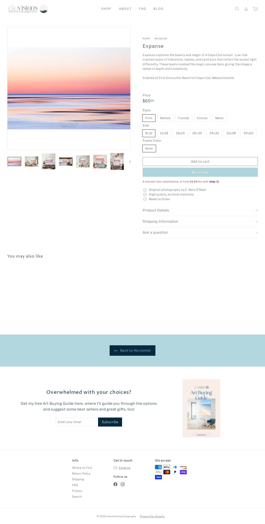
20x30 (197, 133)
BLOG (158, 8)
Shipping (78, 479)
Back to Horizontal (135, 350)
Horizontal (160, 38)
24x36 (214, 133)
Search (77, 496)
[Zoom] (68, 88)
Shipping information (160, 221)
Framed (183, 118)
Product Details (156, 210)
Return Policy (81, 473)
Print (149, 118)
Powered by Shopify (152, 516)
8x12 (148, 133)
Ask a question (155, 232)
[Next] (128, 161)
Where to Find (82, 467)
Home (147, 38)
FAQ (142, 8)
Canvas (202, 118)
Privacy (77, 490)
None (149, 148)
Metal (219, 118)
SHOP (106, 8)
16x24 (180, 133)
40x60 (248, 133)
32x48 (231, 133)
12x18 (164, 133)
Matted (165, 118)
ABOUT (125, 8)
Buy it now (200, 172)
